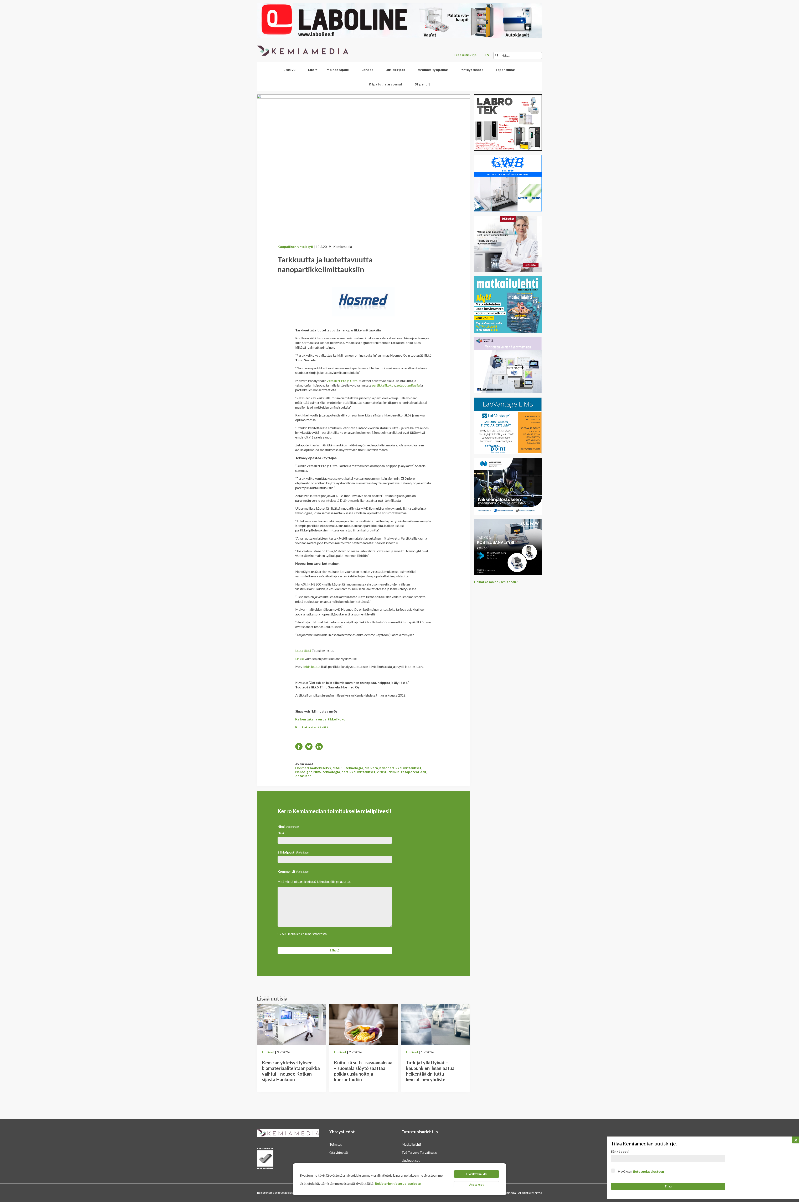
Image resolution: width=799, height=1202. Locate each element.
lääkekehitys (320, 768)
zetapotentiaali (413, 772)
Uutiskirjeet (395, 70)
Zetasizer (303, 776)
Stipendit (422, 84)
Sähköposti (293, 852)
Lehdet (367, 70)
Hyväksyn (641, 1171)
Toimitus (335, 1144)
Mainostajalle (337, 70)
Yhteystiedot (472, 70)
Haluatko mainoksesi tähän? (496, 582)
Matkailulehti (411, 1144)
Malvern (371, 768)
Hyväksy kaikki (476, 1174)
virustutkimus (388, 772)
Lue (311, 70)
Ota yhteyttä (338, 1152)
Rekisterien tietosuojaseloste (398, 1183)
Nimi (281, 833)
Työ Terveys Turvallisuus (419, 1152)
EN (487, 55)
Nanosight (303, 772)
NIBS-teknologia (326, 772)
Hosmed (302, 768)
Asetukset (476, 1184)
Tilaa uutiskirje (465, 55)
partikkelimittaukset (358, 772)
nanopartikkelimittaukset (400, 768)
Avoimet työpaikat (433, 70)
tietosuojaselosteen (648, 1171)
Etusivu (289, 70)
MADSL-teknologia (348, 768)
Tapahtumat (505, 70)
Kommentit (293, 871)
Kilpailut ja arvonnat (385, 84)
